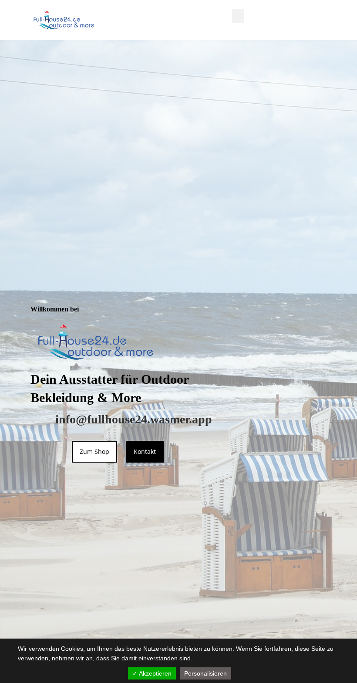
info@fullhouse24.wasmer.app (133, 419)
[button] (238, 16)
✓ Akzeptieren (152, 673)
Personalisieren (205, 673)
